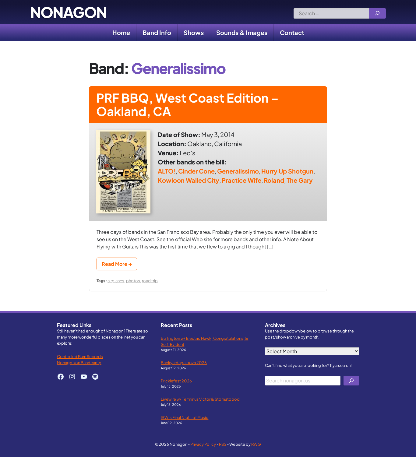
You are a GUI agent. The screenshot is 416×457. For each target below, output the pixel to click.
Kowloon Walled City (188, 180)
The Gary (300, 180)
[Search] (377, 13)
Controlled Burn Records (80, 356)
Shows (194, 32)
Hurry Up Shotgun (287, 171)
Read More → (117, 264)
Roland (274, 180)
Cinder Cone (196, 171)
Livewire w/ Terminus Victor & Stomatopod (200, 399)
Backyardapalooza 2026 (184, 362)
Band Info (157, 32)
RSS (222, 444)
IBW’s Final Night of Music (184, 417)
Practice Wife (241, 180)
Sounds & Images (241, 32)
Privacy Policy (203, 444)
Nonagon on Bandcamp (79, 362)
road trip (150, 280)
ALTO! (167, 171)
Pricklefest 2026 (176, 380)
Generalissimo (238, 171)
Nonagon (68, 12)
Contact (292, 32)
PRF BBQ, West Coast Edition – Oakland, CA (187, 104)
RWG (256, 444)
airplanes (116, 280)
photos (133, 280)
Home (121, 32)
